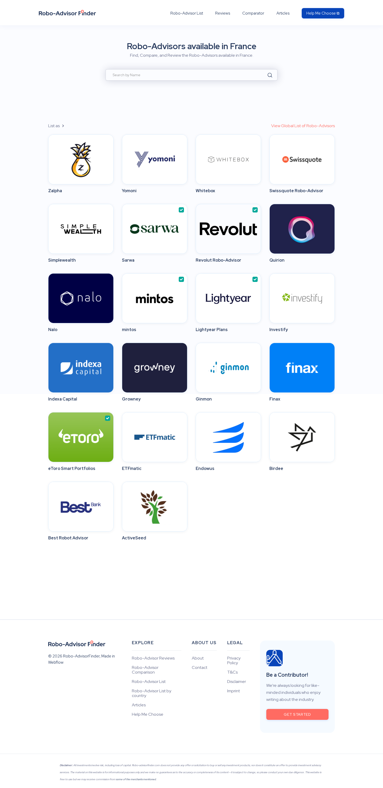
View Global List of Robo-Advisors (303, 125)
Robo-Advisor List (186, 13)
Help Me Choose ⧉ (322, 13)
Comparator (253, 13)
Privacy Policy (233, 660)
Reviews (222, 13)
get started (297, 714)
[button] (59, 125)
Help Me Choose (147, 714)
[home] (67, 12)
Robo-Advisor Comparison (145, 670)
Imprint (233, 691)
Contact (199, 667)
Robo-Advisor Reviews (153, 658)
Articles (282, 13)
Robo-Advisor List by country (151, 693)
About (198, 658)
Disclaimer (236, 681)
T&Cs (232, 672)
